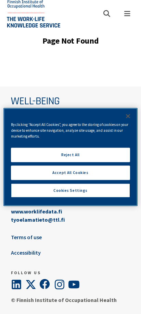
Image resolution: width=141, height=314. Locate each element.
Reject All (70, 154)
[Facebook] (45, 284)
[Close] (128, 116)
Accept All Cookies (70, 172)
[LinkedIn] (16, 284)
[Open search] (107, 14)
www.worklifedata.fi (36, 211)
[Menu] (127, 14)
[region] (70, 157)
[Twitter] (30, 284)
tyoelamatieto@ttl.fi (38, 219)
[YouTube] (73, 284)
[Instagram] (59, 284)
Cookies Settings (70, 190)
